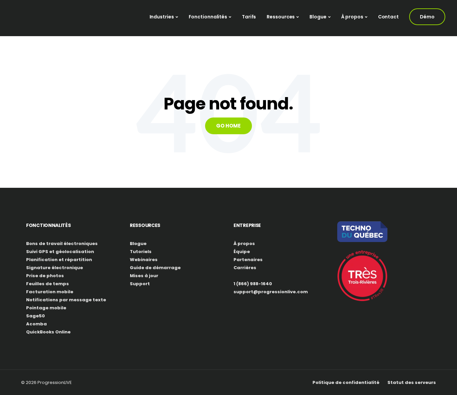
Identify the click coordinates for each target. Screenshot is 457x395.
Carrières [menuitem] (245, 267)
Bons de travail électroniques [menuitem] (62, 243)
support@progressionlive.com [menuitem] (271, 292)
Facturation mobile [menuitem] (49, 292)
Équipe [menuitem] (242, 251)
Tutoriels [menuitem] (141, 251)
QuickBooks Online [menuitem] (48, 332)
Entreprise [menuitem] (247, 225)
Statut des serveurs (411, 382)
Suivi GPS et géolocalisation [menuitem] (60, 251)
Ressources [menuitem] (281, 16)
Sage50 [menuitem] (35, 316)
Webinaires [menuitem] (144, 259)
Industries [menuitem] (162, 16)
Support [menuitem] (140, 284)
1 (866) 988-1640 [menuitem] (253, 284)
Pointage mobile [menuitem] (46, 308)
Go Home (228, 125)
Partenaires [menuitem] (248, 259)
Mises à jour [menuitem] (144, 275)
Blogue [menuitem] (317, 16)
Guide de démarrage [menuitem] (155, 267)
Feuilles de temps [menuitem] (47, 284)
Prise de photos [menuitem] (45, 275)
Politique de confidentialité (345, 382)
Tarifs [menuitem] (249, 16)
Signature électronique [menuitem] (54, 267)
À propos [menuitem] (352, 16)
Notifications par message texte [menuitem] (66, 300)
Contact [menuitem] (388, 16)
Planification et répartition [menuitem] (59, 259)
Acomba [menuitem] (36, 324)
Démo (427, 16)
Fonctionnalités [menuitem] (208, 16)
